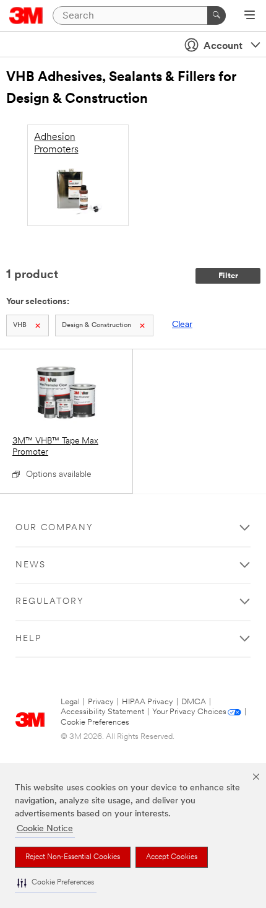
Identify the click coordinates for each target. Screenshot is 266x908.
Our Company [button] (54, 528)
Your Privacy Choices (189, 712)
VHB (20, 325)
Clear (182, 325)
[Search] (216, 15)
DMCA (193, 702)
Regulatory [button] (49, 601)
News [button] (30, 565)
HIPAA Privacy (147, 702)
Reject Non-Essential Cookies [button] (72, 857)
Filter (228, 276)
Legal (70, 702)
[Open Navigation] (249, 16)
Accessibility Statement (102, 712)
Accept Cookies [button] (171, 857)
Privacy (101, 702)
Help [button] (28, 639)
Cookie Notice (45, 829)
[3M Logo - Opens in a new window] (26, 15)
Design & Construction (96, 325)
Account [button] (223, 46)
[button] (56, 883)
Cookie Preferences (95, 722)
